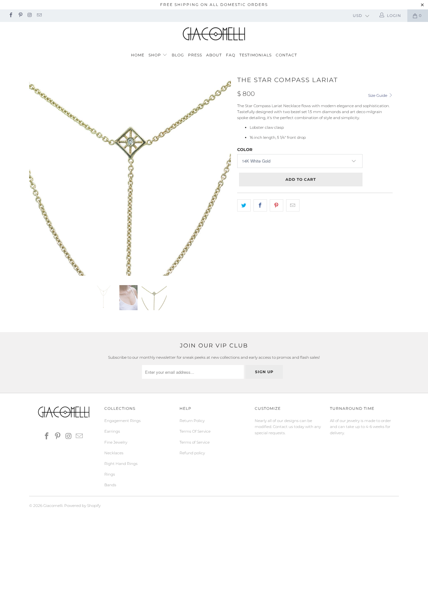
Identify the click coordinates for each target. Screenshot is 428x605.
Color (245, 149)
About (214, 55)
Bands (110, 484)
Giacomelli (53, 505)
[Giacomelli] (214, 34)
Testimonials (255, 55)
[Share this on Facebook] (260, 205)
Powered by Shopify (82, 505)
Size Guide (378, 95)
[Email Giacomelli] (39, 15)
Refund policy (192, 453)
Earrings (112, 431)
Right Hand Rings (121, 463)
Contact (286, 55)
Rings (109, 474)
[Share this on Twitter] (244, 205)
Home (137, 55)
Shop (155, 55)
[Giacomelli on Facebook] (10, 15)
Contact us (283, 426)
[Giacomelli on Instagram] (29, 15)
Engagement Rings (122, 420)
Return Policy (192, 420)
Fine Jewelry (115, 442)
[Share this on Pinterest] (276, 205)
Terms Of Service (195, 431)
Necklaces (113, 453)
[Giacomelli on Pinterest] (20, 15)
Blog (178, 55)
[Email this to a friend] (293, 205)
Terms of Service (195, 442)
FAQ (230, 55)
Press (195, 55)
